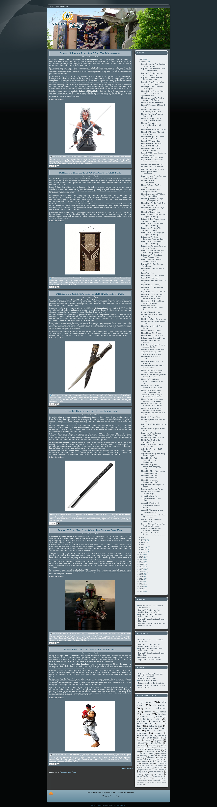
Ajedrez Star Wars (148, 96)
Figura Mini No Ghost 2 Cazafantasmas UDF (149, 477)
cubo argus (157, 778)
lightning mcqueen (143, 776)
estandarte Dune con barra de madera (63, 280)
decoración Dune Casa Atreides (96, 278)
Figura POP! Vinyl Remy (150, 278)
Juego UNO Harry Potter (150, 496)
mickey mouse (144, 724)
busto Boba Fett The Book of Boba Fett (87, 634)
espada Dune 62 (55, 517)
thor (141, 750)
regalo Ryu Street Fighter (120, 759)
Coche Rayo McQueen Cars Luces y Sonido (151, 520)
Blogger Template (96, 805)
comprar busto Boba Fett (114, 636)
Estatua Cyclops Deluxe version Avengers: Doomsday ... (153, 215)
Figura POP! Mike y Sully (150, 285)
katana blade (158, 775)
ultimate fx (157, 780)
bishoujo (158, 742)
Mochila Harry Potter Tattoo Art (152, 438)
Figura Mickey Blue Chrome (151, 333)
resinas (142, 754)
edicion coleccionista (144, 769)
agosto (144, 62)
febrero (144, 550)
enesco (156, 721)
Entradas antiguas (126, 768)
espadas (157, 733)
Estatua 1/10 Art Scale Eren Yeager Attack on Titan (151, 256)
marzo (143, 547)
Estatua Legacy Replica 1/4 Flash (153, 338)
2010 (141, 591)
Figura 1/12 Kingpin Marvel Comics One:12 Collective (151, 120)
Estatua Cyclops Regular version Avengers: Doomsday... (153, 220)
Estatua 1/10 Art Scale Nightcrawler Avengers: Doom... (153, 238)
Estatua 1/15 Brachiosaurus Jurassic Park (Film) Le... (151, 434)
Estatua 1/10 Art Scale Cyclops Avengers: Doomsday (152, 233)
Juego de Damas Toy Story (151, 354)
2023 (141, 559)
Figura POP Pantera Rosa (150, 212)
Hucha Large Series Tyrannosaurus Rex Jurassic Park (152, 308)
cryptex (147, 775)
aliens (149, 748)
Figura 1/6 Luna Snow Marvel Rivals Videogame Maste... (151, 371)
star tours (141, 784)
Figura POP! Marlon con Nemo (152, 275)
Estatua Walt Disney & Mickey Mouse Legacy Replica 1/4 (152, 251)
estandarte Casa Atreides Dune (71, 278)
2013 (141, 584)
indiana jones (154, 761)
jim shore (162, 714)
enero (143, 552)
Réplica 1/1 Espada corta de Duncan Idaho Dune (90, 410)
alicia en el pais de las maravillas (151, 771)
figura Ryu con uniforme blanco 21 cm (96, 759)
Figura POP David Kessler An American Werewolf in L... (152, 161)
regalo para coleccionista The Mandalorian (77, 163)
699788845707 (65, 634)
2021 (141, 564)
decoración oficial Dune (88, 280)
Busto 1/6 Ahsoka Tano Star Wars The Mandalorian (90, 53)
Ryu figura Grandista (61, 757)
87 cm (64, 517)
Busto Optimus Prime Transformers (149, 173)
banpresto (76, 755)
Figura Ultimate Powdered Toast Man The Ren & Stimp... (153, 92)
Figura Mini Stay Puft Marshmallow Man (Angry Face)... (151, 467)
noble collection (155, 708)
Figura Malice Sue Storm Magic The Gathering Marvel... (152, 209)
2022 (141, 562)
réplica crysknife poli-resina (81, 398)
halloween (140, 744)
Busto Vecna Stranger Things (152, 489)
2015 (141, 579)
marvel (148, 712)
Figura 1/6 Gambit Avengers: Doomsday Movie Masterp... (152, 405)
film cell (159, 759)
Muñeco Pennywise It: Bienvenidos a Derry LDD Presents (151, 125)
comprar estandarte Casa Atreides (110, 280)
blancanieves (156, 744)
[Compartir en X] (53, 166)
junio (143, 540)
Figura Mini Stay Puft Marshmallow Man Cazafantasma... (149, 460)
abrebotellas (161, 754)
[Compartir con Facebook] (55, 166)
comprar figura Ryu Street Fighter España (64, 759)
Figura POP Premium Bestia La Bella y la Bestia (152, 367)
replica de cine (155, 726)
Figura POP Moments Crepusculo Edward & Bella (153, 154)
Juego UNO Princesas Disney (152, 510)
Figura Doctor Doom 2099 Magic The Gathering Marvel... (153, 195)
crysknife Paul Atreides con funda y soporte (83, 400)
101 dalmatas (161, 763)
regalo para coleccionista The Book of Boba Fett (71, 640)
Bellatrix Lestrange (145, 765)
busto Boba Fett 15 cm (73, 636)
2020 (141, 567)
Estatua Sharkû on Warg (147, 678)
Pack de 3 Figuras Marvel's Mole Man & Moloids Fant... (153, 525)
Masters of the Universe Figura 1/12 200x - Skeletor (152, 302)
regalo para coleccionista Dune (65, 284)
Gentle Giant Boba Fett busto (93, 636)
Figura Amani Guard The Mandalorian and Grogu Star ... (153, 534)
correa (151, 754)
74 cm (67, 398)
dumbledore (151, 758)
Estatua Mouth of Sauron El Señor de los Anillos (151, 261)
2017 (141, 574)
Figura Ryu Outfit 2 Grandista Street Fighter (90, 649)
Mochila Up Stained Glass (150, 417)
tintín (150, 780)
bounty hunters (158, 767)
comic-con (153, 756)
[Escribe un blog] (50, 166)
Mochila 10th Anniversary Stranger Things (150, 493)
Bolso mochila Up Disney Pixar (152, 169)
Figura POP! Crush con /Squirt (152, 294)
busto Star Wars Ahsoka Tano (112, 157)
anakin (139, 775)
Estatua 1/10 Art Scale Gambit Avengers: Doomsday (152, 225)
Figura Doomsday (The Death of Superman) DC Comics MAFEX (149, 658)
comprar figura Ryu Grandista (119, 757)
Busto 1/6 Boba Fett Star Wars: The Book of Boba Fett (90, 530)
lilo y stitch (162, 752)
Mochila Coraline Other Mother (152, 167)
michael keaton (146, 759)
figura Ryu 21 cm (77, 757)
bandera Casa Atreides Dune (119, 278)
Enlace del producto (56, 99)
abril (143, 545)
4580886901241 (66, 755)
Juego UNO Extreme (148, 512)
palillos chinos (149, 752)
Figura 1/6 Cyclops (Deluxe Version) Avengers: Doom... (151, 391)
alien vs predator (160, 765)
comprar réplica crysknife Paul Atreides (108, 398)
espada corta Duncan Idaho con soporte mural (83, 519)
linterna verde (144, 767)
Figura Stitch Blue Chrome (150, 331)
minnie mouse (142, 742)
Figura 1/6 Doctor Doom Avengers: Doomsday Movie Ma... (152, 381)
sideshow (141, 721)
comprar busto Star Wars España (61, 161)
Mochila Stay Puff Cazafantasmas (147, 182)
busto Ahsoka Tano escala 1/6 (97, 159)
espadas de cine (144, 735)
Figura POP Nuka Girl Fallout (151, 143)
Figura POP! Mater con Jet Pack (153, 292)
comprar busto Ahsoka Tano (120, 159)
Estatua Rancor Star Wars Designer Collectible (150, 191)
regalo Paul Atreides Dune (111, 400)
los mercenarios (160, 769)
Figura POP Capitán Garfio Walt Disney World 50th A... (153, 138)
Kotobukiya (161, 716)
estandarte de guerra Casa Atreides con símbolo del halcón (91, 282)
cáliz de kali (150, 782)
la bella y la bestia (149, 738)
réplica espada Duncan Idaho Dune (73, 514)
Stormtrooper (142, 733)
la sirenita (158, 740)
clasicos (163, 758)
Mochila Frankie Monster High (152, 164)
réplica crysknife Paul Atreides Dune (73, 395)
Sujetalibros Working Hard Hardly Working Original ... (153, 455)
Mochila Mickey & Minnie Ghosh (153, 349)
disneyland (159, 705)
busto (148, 740)
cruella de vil (141, 761)
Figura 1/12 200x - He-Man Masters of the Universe (151, 298)
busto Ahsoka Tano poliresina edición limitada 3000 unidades (97, 161)
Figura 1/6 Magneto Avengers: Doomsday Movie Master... (152, 400)
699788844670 (65, 157)
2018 (141, 572)
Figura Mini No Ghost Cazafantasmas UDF (149, 481)
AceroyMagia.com (121, 805)
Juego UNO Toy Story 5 (150, 503)
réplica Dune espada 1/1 (97, 514)
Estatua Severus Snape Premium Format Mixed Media (153, 177)
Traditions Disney (153, 750)
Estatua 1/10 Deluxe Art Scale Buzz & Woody (152, 446)
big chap (148, 778)
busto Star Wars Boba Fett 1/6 (114, 634)
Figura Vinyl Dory (147, 273)
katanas (143, 756)
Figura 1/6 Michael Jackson (148, 681)
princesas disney (154, 731)
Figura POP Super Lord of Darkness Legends (150, 149)
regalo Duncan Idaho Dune (111, 519)
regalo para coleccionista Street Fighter (63, 761)
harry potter (144, 702)
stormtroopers (141, 773)
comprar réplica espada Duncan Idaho (110, 517)
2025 (141, 554)
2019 (141, 569)
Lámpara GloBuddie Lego (150, 312)
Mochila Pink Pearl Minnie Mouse (153, 319)
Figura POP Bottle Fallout (150, 146)
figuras (163, 712)
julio (143, 537)
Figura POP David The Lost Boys (153, 129)
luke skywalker (160, 748)
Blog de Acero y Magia (68, 772)
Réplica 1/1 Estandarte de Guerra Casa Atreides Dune (90, 172)
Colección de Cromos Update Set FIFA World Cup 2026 (150, 675)
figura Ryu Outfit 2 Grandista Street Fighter (98, 755)
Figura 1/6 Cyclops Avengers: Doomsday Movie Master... (152, 409)
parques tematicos (147, 763)
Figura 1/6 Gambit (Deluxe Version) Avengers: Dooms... (152, 387)
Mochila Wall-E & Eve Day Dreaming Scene (151, 441)
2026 (141, 59)
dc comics (146, 714)
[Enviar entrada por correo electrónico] (58, 165)
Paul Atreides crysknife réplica (119, 395)
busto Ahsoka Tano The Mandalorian (86, 157)
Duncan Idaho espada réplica (119, 514)
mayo (143, 542)
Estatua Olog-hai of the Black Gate (151, 683)
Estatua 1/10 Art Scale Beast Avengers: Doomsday (151, 243)
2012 (141, 586)
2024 (141, 557)
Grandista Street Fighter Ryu (96, 757)
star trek (152, 746)
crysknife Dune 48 (56, 398)
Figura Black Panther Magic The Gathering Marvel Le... (153, 204)
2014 (141, 581)
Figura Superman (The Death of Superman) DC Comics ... (152, 99)
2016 (141, 577)
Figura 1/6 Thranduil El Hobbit (152, 103)
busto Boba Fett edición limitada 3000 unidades (95, 638)
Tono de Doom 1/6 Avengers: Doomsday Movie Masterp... (152, 396)
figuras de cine (151, 719)
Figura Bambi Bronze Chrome (152, 335)
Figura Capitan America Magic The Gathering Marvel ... (152, 200)
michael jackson (161, 782)
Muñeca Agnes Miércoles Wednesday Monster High (151, 111)
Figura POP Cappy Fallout (150, 141)
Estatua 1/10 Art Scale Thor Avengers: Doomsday (151, 229)
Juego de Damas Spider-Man (151, 352)
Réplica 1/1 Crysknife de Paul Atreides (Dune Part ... (152, 74)
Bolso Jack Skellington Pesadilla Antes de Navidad (153, 346)
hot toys (146, 716)
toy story (162, 735)
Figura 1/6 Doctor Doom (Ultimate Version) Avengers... (153, 376)
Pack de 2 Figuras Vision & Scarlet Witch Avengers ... (151, 529)
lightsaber (140, 746)
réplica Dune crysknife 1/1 (97, 395)
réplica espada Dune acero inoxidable (81, 517)
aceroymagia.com (157, 773)
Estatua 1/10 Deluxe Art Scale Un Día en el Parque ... (153, 247)
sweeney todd (157, 776)
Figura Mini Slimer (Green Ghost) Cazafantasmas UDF (153, 472)
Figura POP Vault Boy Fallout (152, 157)
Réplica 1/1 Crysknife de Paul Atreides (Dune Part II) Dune (90, 293)
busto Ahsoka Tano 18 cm (75, 159)
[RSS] (51, 793)
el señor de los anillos (147, 728)
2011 (141, 589)
